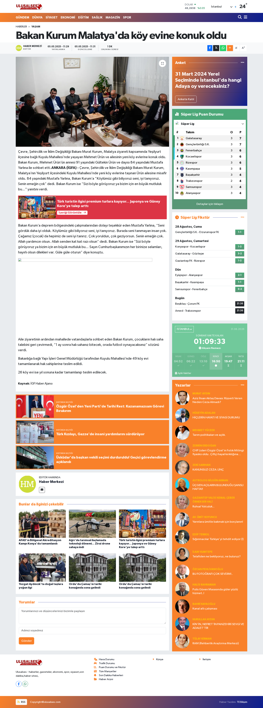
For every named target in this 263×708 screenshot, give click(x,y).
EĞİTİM (83, 17)
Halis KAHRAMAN (204, 584)
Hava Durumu (106, 659)
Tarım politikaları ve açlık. (209, 434)
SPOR (127, 17)
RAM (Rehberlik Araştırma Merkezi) (216, 643)
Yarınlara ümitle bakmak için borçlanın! (218, 521)
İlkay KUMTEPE (203, 552)
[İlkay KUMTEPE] (182, 554)
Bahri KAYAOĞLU (204, 604)
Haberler (21, 26)
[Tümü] (242, 62)
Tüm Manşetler (107, 671)
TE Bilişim (242, 702)
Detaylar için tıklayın (209, 204)
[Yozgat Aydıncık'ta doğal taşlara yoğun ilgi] (42, 567)
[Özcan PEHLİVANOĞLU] (182, 571)
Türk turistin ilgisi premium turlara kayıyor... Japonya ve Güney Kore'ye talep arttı (142, 543)
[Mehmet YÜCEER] (182, 432)
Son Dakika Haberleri (111, 675)
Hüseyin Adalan (204, 413)
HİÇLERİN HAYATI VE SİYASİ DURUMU (216, 417)
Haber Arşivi (106, 679)
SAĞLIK (97, 17)
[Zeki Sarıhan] (182, 467)
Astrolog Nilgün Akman (210, 480)
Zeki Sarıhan (201, 465)
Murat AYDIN (201, 393)
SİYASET (52, 17)
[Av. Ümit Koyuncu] (182, 519)
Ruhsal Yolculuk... (204, 506)
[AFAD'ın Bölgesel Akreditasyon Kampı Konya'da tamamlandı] (42, 523)
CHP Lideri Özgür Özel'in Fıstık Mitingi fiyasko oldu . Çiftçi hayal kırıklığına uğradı (218, 452)
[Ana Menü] (244, 17)
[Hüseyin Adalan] (182, 415)
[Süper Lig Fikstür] (242, 217)
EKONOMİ (68, 17)
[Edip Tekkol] (182, 536)
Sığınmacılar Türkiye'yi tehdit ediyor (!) (218, 539)
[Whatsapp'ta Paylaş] (223, 48)
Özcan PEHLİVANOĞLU (208, 569)
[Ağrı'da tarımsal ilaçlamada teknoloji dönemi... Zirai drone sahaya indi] (92, 523)
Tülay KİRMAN (202, 638)
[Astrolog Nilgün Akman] (182, 484)
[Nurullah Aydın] (182, 623)
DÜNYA (37, 17)
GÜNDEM (22, 17)
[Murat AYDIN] (182, 397)
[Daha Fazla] (230, 48)
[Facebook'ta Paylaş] (209, 48)
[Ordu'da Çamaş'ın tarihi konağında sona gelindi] (92, 567)
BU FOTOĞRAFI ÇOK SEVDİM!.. (213, 573)
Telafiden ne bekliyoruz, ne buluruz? (217, 556)
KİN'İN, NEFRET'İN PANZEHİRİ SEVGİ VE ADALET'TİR (218, 626)
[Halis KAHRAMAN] (182, 589)
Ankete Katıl (186, 99)
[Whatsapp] (25, 684)
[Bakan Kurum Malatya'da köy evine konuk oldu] (92, 102)
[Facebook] (19, 684)
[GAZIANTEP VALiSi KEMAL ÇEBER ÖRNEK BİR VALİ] (182, 502)
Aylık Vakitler (184, 373)
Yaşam (35, 26)
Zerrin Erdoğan (204, 445)
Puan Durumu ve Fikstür (112, 667)
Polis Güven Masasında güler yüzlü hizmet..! (215, 591)
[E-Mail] (42, 490)
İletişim (207, 659)
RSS (23, 702)
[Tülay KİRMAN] (182, 641)
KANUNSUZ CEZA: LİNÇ (208, 469)
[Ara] (240, 17)
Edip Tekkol (201, 534)
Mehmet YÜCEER (204, 430)
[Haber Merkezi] (27, 484)
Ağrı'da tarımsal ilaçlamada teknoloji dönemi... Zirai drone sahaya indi (89, 543)
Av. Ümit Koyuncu (205, 517)
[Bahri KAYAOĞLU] (182, 606)
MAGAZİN (113, 17)
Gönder (26, 640)
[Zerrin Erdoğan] (182, 450)
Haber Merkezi (51, 482)
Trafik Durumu (107, 663)
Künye (159, 659)
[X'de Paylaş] (216, 48)
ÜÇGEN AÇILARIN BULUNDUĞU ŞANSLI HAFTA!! (218, 487)
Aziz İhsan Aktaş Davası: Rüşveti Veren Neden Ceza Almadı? (217, 400)
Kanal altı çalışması (205, 608)
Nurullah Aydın (204, 619)
